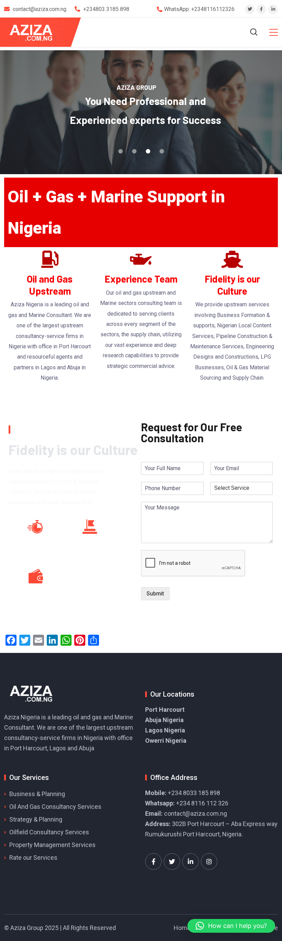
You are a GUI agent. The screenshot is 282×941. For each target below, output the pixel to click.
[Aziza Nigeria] (35, 32)
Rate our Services (33, 857)
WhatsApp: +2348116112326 (199, 9)
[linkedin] (273, 9)
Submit (155, 593)
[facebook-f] (261, 9)
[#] (153, 861)
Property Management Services (52, 844)
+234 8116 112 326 (202, 803)
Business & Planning (37, 793)
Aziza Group (26, 927)
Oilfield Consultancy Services (49, 832)
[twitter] (250, 9)
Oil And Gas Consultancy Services (55, 806)
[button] (231, 926)
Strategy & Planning (35, 819)
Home (182, 927)
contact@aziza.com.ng (195, 813)
